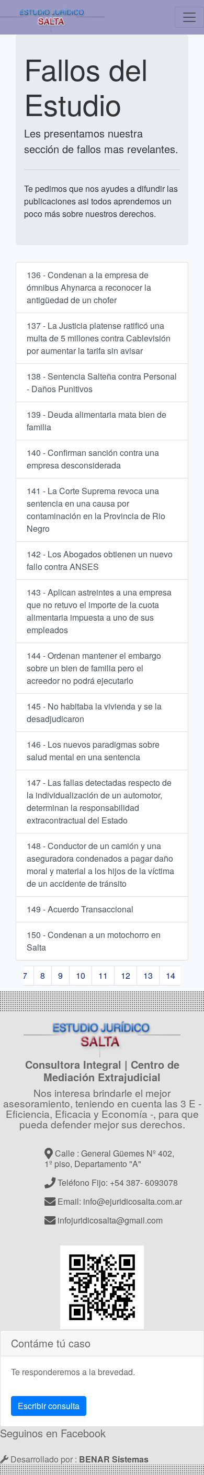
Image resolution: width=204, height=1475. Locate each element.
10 (80, 975)
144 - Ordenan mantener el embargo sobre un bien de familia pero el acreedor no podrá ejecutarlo (94, 668)
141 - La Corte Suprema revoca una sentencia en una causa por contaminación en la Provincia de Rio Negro (96, 509)
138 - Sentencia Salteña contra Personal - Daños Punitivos (102, 382)
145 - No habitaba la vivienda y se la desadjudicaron (94, 712)
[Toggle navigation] (189, 17)
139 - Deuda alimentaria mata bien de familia (96, 420)
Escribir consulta (49, 1406)
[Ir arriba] (102, 1035)
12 (125, 975)
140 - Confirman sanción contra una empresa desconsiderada (93, 459)
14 (170, 975)
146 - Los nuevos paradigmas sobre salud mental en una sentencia (93, 750)
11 (103, 975)
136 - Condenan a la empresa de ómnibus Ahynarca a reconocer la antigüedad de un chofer (89, 287)
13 (148, 975)
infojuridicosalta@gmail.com (109, 1220)
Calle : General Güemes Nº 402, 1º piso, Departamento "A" (109, 1158)
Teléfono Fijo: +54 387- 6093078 (116, 1182)
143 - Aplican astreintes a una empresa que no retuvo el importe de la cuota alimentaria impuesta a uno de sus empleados (99, 611)
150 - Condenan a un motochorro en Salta (94, 941)
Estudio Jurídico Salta (52, 17)
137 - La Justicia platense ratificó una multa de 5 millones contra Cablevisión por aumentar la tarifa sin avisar (99, 338)
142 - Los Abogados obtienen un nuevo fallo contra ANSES (100, 560)
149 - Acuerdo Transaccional (80, 909)
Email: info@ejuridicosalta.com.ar (118, 1201)
